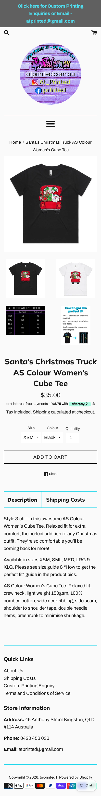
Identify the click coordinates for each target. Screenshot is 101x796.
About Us (13, 670)
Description (22, 499)
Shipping (41, 412)
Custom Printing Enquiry (29, 685)
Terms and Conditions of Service (37, 693)
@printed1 (48, 777)
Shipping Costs (65, 499)
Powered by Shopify (75, 777)
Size (31, 428)
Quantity (72, 429)
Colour (52, 428)
